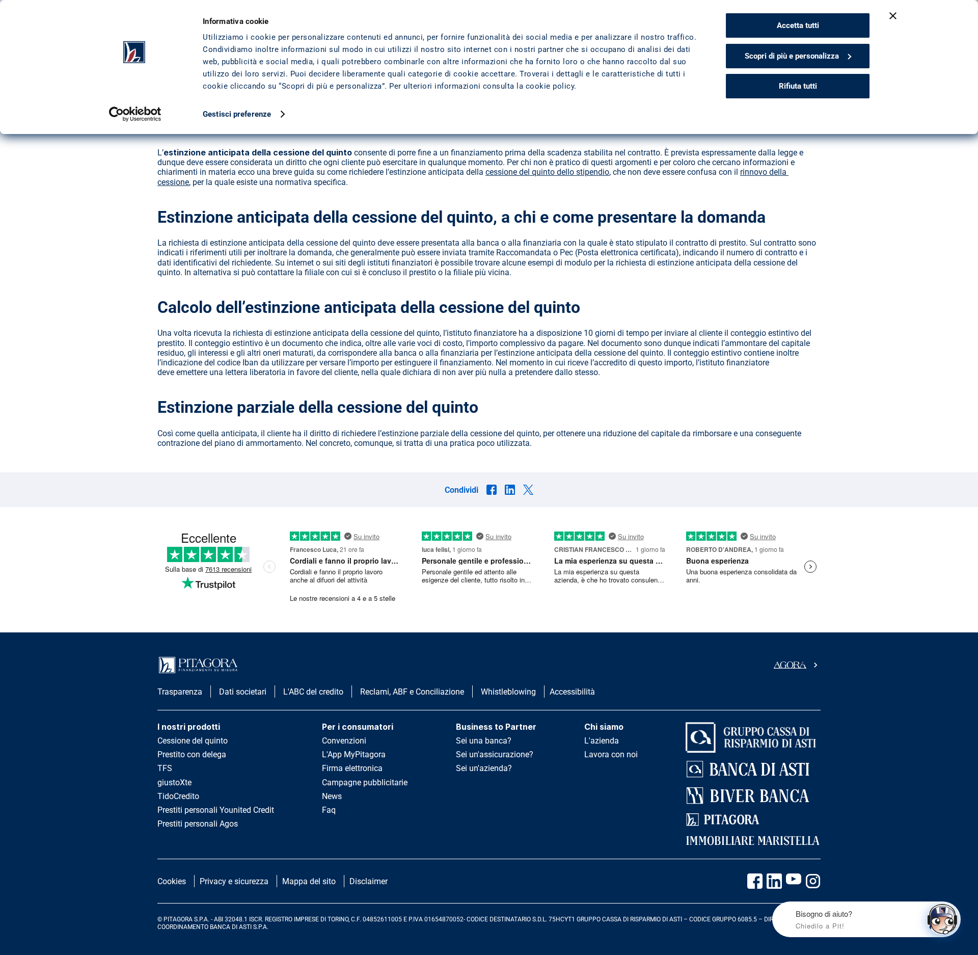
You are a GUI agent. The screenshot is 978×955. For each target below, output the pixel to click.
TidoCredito (178, 796)
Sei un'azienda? (484, 768)
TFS (164, 768)
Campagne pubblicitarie (365, 782)
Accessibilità (572, 692)
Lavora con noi (611, 754)
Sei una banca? (483, 741)
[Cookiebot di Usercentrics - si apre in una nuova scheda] (135, 114)
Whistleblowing (508, 692)
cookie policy (550, 86)
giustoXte (174, 782)
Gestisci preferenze (237, 114)
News (332, 796)
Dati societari (242, 692)
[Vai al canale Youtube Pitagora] (793, 881)
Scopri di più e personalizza (792, 56)
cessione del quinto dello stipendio (547, 172)
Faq (329, 810)
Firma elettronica (352, 768)
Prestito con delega (191, 754)
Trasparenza (179, 692)
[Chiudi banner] (892, 15)
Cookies (171, 881)
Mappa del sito (309, 881)
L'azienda (601, 741)
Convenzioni (344, 741)
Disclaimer (368, 881)
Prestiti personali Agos (197, 824)
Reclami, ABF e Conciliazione (412, 692)
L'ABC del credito (313, 692)
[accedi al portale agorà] (797, 665)
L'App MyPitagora (354, 754)
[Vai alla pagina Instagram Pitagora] (813, 881)
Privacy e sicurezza (234, 881)
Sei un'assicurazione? (494, 754)
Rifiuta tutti (798, 86)
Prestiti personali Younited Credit (215, 810)
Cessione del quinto (192, 741)
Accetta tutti (798, 25)
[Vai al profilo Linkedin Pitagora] (774, 881)
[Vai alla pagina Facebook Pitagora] (755, 881)
